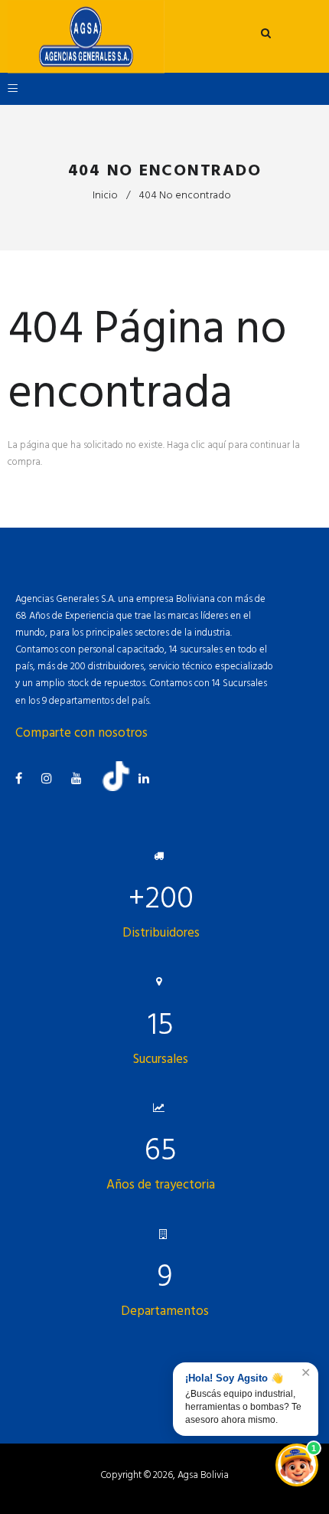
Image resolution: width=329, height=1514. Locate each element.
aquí (216, 445)
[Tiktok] (121, 788)
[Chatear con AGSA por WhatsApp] (296, 1465)
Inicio (105, 195)
